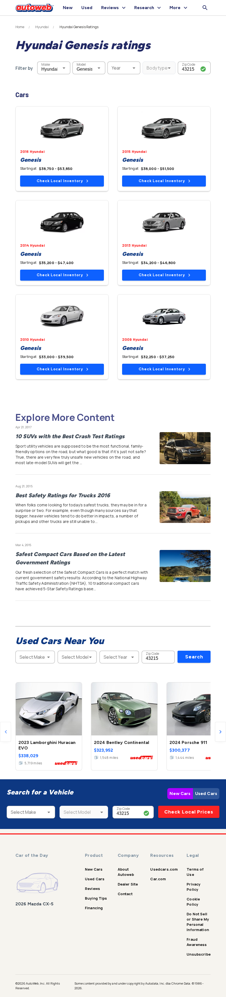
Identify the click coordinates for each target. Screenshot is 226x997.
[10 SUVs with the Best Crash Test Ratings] (185, 448)
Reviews (92, 888)
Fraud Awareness (197, 942)
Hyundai (42, 27)
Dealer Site (128, 884)
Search (194, 657)
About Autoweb (126, 872)
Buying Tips (96, 898)
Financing (94, 907)
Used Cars (206, 793)
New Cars (180, 793)
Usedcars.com (164, 869)
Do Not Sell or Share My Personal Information (198, 921)
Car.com (158, 878)
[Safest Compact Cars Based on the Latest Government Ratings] (185, 566)
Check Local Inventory (60, 181)
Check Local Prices (188, 812)
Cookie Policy (193, 902)
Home (20, 27)
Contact (125, 893)
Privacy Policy (193, 887)
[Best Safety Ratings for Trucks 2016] (185, 507)
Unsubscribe (199, 954)
